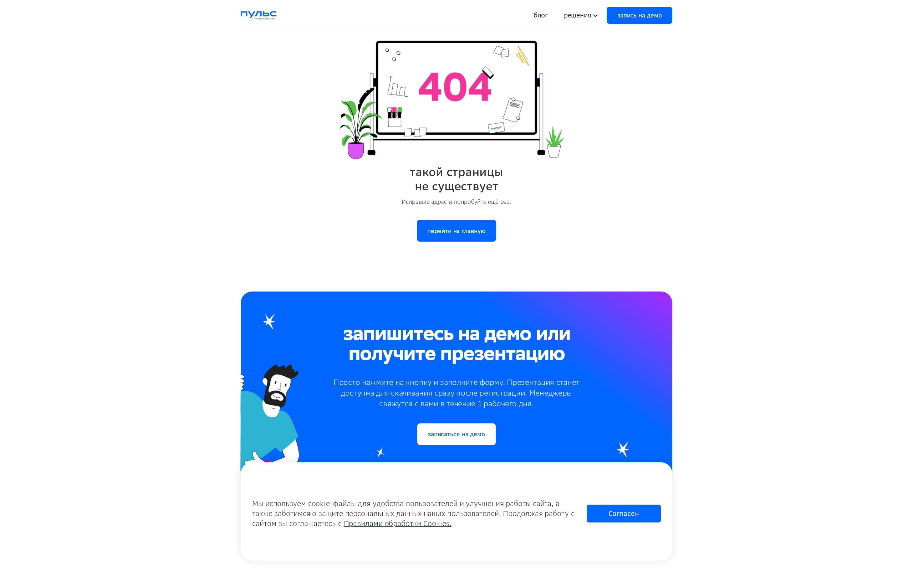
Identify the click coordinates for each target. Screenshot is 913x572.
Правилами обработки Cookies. (398, 523)
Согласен (623, 513)
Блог (541, 15)
